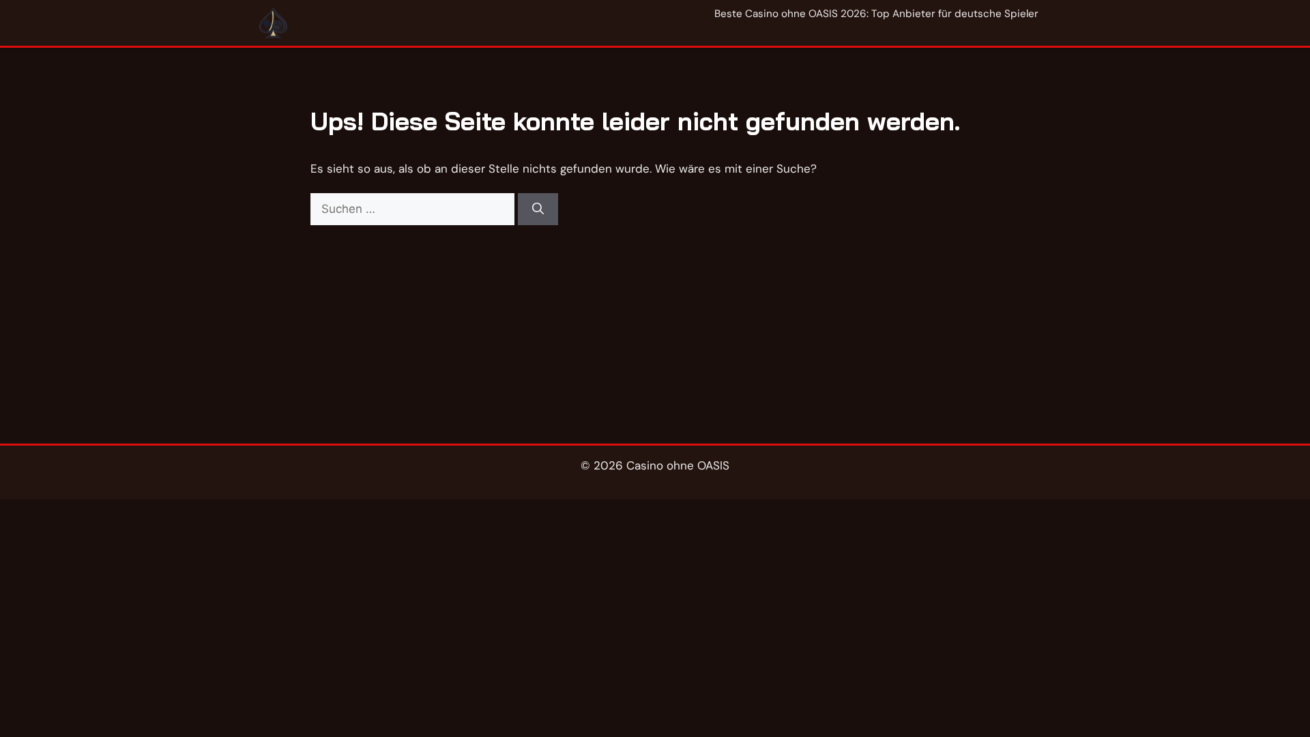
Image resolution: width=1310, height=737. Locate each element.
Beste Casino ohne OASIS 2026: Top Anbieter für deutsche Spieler (876, 13)
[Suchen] (538, 209)
